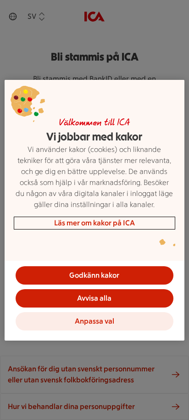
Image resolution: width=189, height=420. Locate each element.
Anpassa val (94, 321)
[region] (94, 210)
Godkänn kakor (94, 275)
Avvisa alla (94, 298)
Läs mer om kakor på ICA (94, 222)
